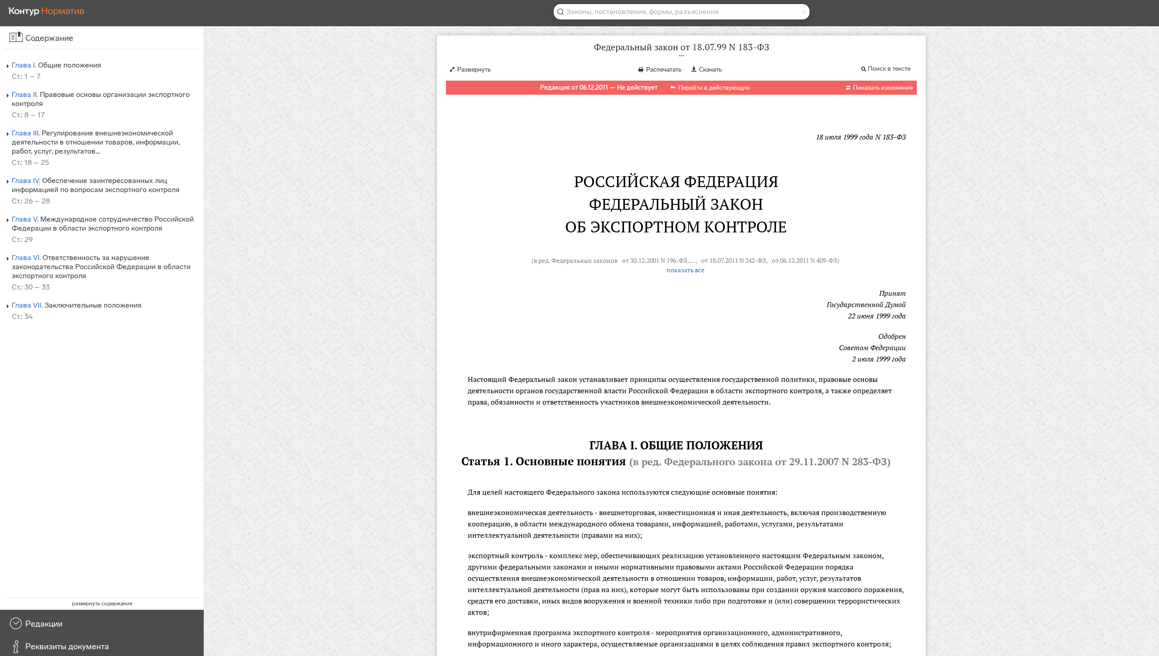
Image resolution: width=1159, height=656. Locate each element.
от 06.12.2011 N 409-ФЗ (804, 260)
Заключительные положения (76, 305)
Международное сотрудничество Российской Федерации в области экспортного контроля (103, 223)
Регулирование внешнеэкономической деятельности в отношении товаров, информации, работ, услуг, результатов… (96, 142)
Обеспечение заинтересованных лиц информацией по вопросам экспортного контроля (95, 185)
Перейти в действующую (714, 88)
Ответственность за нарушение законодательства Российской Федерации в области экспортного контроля (101, 266)
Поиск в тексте (889, 68)
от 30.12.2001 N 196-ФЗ (654, 260)
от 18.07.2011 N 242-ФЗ (733, 260)
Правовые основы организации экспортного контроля (101, 99)
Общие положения (56, 65)
